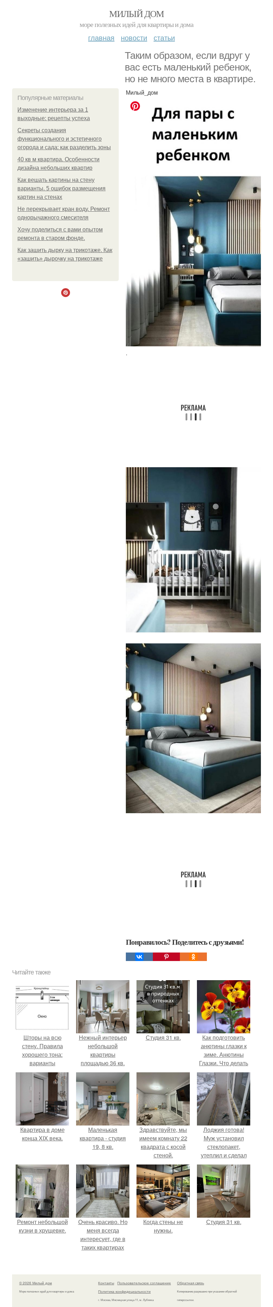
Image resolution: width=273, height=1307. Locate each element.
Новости (134, 37)
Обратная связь (190, 1282)
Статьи (164, 37)
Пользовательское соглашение (144, 1282)
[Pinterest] (166, 957)
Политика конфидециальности (124, 1291)
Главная (101, 37)
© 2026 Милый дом (35, 1282)
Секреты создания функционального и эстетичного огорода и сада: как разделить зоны (64, 138)
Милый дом (136, 13)
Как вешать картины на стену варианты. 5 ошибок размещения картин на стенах (61, 188)
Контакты (106, 1282)
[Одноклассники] (193, 957)
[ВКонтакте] (139, 957)
